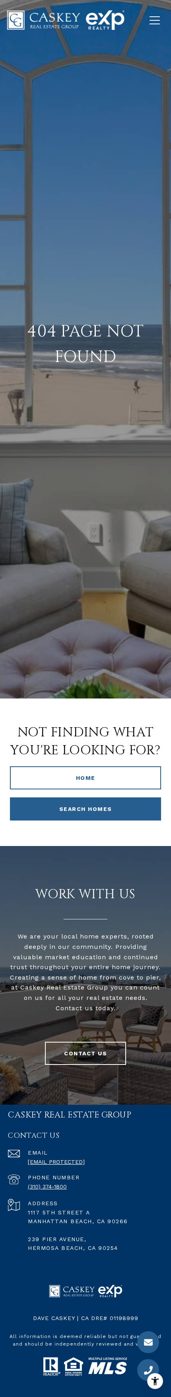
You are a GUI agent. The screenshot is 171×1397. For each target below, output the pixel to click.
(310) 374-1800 (47, 1186)
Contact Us (85, 1053)
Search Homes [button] (85, 809)
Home (85, 778)
